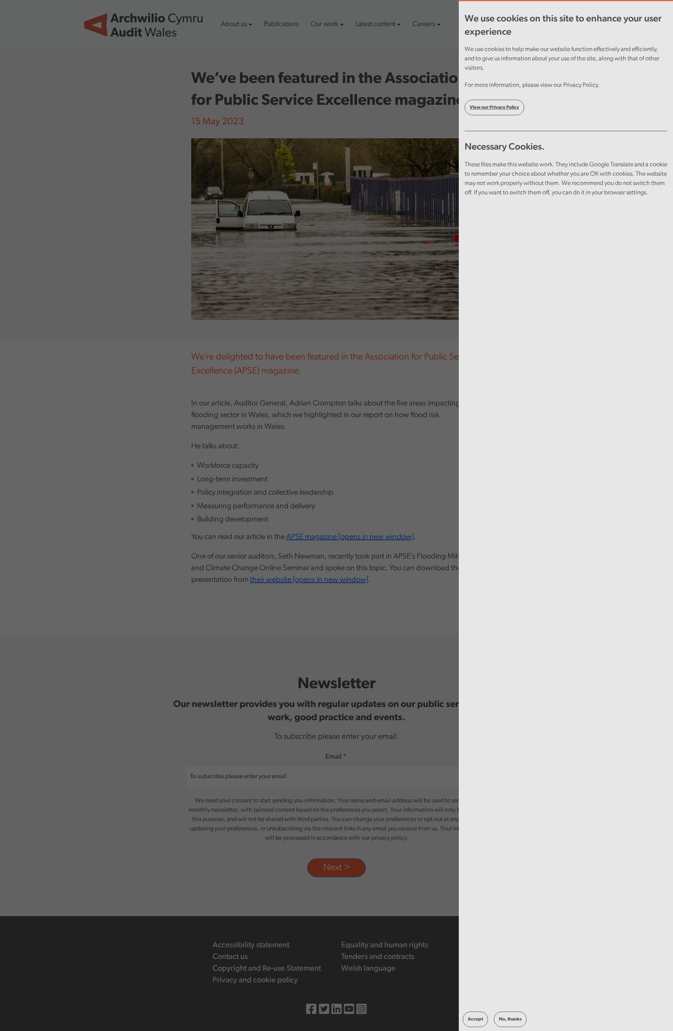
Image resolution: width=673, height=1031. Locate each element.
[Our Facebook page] (311, 1011)
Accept (475, 1019)
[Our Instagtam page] (361, 1011)
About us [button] (234, 24)
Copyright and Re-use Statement (267, 969)
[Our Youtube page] (349, 1011)
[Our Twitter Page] (324, 1011)
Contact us (230, 957)
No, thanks (510, 1019)
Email (333, 757)
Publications (281, 24)
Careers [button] (423, 24)
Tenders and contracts (377, 957)
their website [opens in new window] (309, 580)
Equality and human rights (384, 945)
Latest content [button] (375, 24)
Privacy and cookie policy (255, 980)
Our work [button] (324, 24)
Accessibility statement (251, 945)
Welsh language (368, 969)
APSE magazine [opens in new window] (350, 537)
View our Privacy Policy (494, 107)
